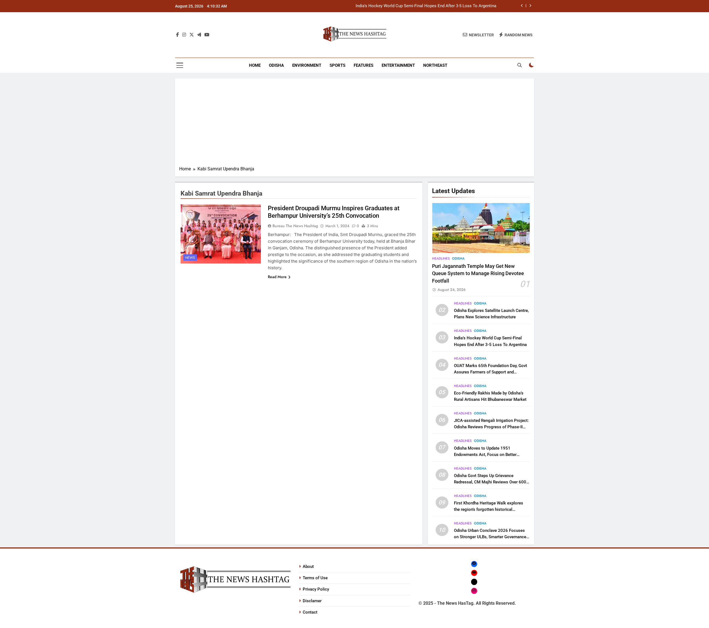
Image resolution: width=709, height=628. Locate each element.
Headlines (441, 258)
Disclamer (312, 600)
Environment (306, 65)
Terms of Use (315, 577)
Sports (337, 65)
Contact (310, 612)
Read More (277, 277)
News (190, 257)
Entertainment (398, 65)
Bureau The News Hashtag (295, 226)
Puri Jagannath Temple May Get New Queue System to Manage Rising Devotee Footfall (478, 273)
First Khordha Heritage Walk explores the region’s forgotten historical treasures (488, 509)
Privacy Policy (316, 589)
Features (363, 65)
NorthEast (435, 65)
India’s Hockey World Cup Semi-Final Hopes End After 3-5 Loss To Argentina (426, 6)
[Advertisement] (354, 124)
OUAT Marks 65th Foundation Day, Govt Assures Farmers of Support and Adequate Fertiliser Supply (490, 372)
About (308, 566)
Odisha (276, 65)
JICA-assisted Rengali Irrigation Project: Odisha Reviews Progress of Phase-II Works (491, 427)
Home (255, 65)
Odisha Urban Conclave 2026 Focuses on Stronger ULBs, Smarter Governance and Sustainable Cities (490, 537)
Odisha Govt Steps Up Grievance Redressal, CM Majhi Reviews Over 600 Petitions (490, 482)
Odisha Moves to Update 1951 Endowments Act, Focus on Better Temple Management (485, 454)
